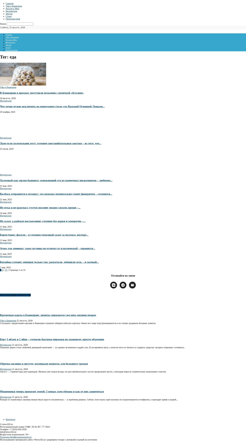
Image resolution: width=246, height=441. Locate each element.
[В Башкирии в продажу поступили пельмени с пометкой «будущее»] (23, 85)
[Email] (132, 285)
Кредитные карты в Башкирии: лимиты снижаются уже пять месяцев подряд (48, 315)
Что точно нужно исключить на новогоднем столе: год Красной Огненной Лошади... (52, 106)
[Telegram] (123, 285)
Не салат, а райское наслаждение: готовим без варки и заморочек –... (43, 221)
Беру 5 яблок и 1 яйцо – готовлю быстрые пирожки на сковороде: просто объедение (52, 339)
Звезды (9, 14)
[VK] (113, 285)
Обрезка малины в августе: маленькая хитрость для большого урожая (44, 363)
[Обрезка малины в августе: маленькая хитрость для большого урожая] (9, 358)
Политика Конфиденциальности (16, 437)
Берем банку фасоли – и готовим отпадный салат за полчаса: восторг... (44, 234)
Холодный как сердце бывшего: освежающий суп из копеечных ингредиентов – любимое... (56, 180)
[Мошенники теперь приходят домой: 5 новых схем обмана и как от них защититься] (9, 386)
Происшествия (13, 19)
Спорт (9, 16)
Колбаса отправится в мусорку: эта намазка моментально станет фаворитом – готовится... (56, 193)
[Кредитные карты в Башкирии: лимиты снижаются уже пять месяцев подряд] (9, 309)
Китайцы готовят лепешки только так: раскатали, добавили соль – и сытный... (49, 262)
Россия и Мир (12, 8)
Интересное (11, 11)
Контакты (10, 419)
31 (6, 270)
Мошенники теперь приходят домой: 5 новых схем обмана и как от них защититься (52, 391)
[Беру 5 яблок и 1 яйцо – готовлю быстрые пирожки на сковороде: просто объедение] (9, 334)
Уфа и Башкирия (14, 6)
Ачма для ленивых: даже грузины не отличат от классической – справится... (47, 248)
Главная (9, 3)
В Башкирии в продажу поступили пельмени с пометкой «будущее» (42, 92)
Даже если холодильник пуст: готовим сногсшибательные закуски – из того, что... (50, 143)
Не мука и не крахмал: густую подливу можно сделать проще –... (40, 207)
